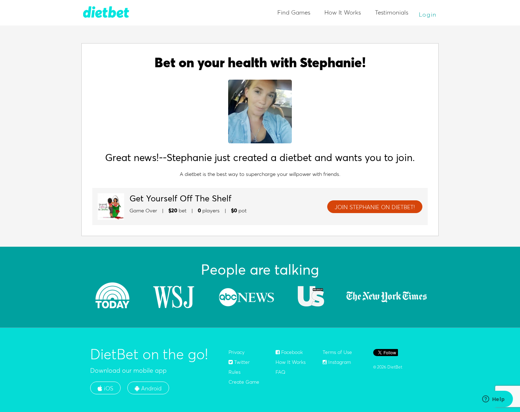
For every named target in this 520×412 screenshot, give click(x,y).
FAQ (280, 372)
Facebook (291, 352)
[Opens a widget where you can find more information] (493, 399)
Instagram (339, 362)
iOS (107, 388)
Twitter (241, 362)
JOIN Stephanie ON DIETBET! (375, 207)
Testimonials (391, 12)
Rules (235, 372)
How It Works (342, 12)
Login (428, 14)
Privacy (236, 352)
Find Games (293, 12)
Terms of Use (337, 352)
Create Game (244, 382)
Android (150, 388)
